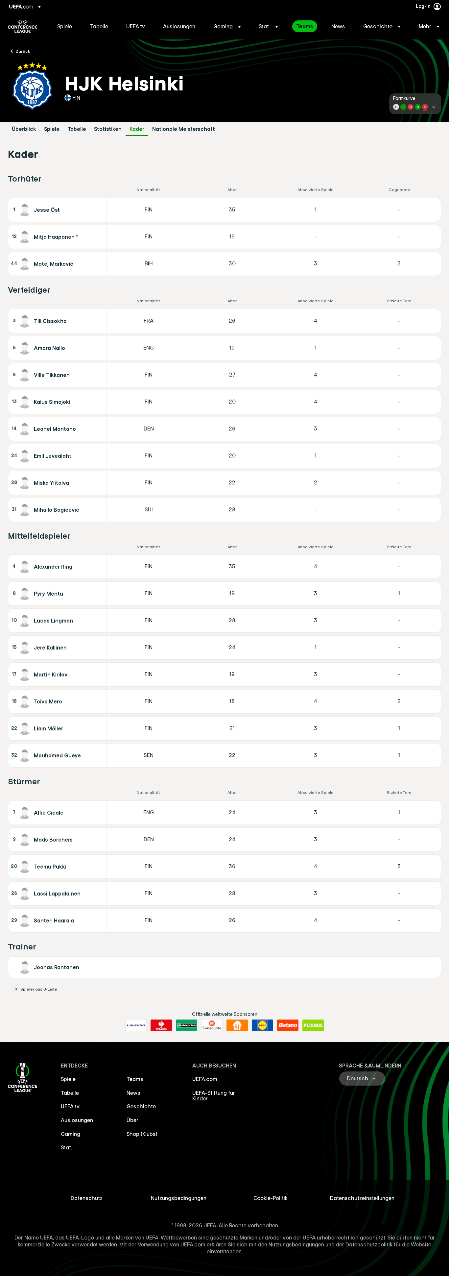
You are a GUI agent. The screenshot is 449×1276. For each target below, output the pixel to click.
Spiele (51, 129)
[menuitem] (65, 26)
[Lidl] (262, 1025)
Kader (137, 129)
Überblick (24, 129)
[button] (227, 26)
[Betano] (287, 1025)
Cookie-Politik (270, 1198)
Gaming (70, 1134)
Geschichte (141, 1106)
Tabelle (76, 129)
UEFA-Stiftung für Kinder (213, 1096)
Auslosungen (77, 1120)
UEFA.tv (70, 1106)
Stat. (66, 1147)
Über (132, 1120)
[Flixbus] (313, 1025)
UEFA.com (204, 1079)
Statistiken (108, 129)
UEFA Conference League (22, 26)
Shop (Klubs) (142, 1134)
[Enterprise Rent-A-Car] (186, 1025)
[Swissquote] (212, 1025)
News (133, 1093)
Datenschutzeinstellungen (362, 1198)
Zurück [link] (23, 51)
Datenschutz (87, 1198)
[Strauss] (161, 1025)
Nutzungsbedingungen (178, 1198)
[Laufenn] (136, 1025)
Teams (135, 1079)
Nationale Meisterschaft (183, 129)
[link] (64, 26)
